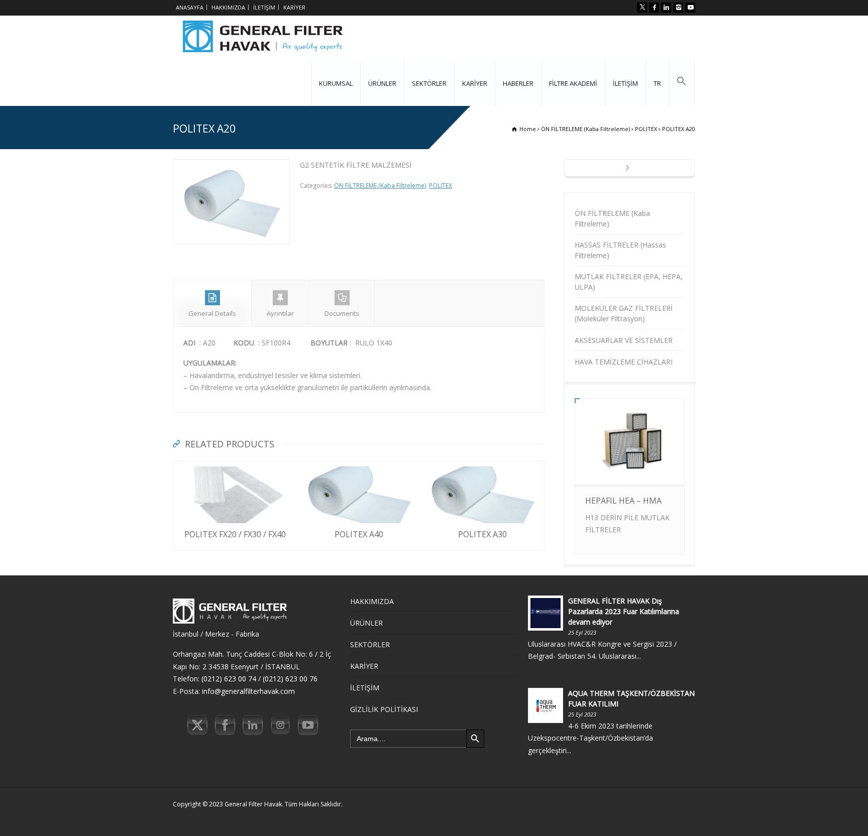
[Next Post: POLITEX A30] (629, 168)
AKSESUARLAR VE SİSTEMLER (624, 340)
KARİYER (294, 7)
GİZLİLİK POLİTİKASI (384, 709)
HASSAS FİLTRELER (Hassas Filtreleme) (620, 250)
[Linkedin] (666, 8)
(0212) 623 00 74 (228, 678)
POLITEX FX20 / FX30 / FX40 (235, 534)
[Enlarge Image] (231, 165)
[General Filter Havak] (263, 38)
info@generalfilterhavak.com (248, 691)
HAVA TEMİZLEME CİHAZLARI (624, 362)
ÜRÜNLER (382, 83)
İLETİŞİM (264, 7)
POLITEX (440, 185)
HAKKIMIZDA (228, 7)
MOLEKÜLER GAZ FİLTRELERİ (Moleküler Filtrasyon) (624, 313)
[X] (642, 8)
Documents (341, 313)
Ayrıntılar (280, 313)
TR (657, 83)
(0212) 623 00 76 (290, 678)
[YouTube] (690, 8)
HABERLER (518, 83)
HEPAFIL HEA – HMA (623, 500)
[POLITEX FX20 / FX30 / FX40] (235, 467)
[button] (681, 83)
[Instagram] (678, 8)
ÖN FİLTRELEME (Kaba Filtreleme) (380, 185)
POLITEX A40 (359, 534)
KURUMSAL (336, 83)
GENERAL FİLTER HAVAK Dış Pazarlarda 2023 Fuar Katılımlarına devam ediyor (623, 611)
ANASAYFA (189, 7)
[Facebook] (654, 8)
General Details (212, 313)
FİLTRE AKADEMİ (573, 83)
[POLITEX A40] (358, 467)
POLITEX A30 (482, 534)
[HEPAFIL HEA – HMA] (629, 467)
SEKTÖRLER (429, 83)
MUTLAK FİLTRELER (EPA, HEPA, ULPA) (629, 282)
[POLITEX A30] (482, 467)
